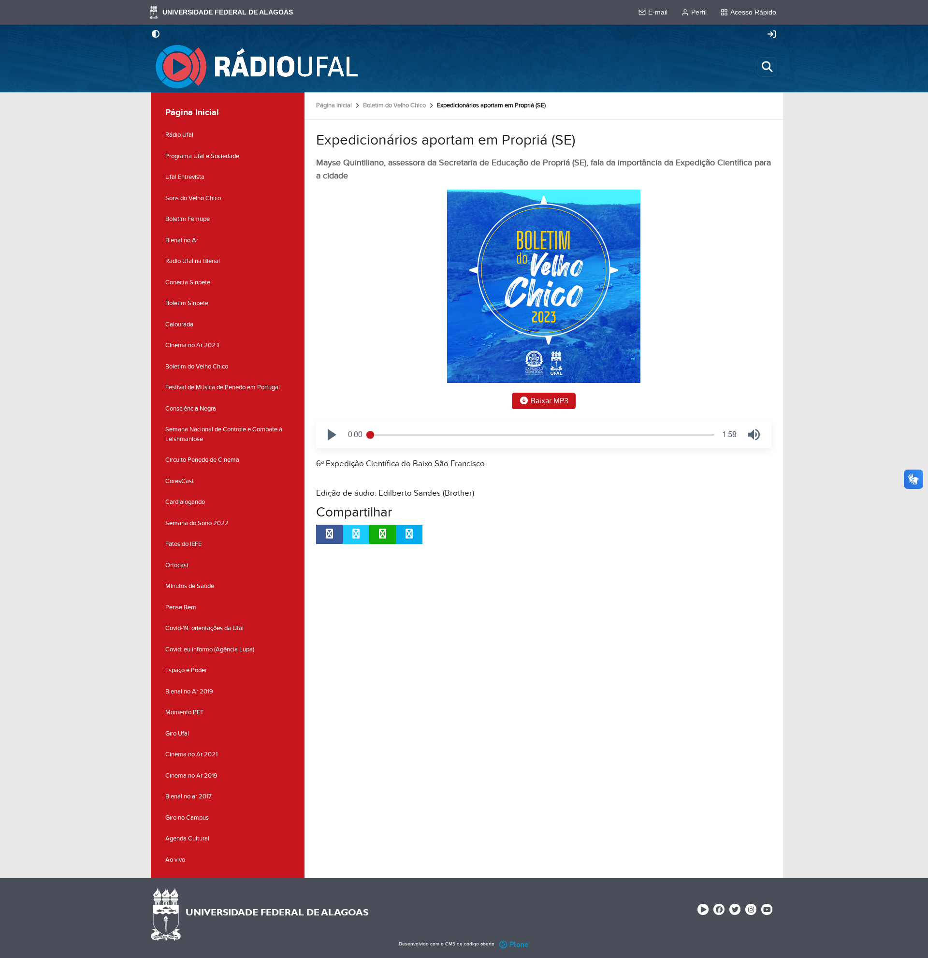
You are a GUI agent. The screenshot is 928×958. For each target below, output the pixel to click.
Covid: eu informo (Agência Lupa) (209, 649)
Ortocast (176, 565)
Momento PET (184, 712)
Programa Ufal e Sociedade (202, 156)
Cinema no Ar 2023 (192, 345)
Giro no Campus (187, 818)
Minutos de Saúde (189, 586)
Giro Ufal (177, 733)
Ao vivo (175, 860)
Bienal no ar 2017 (188, 796)
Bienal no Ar (181, 240)
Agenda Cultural (187, 838)
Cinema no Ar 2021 (191, 754)
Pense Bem (180, 607)
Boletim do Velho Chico (394, 105)
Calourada (179, 324)
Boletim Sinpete (186, 303)
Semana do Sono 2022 (197, 523)
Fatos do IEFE (183, 544)
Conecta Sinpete (187, 282)
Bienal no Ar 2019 (189, 691)
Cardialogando (185, 502)
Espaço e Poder (186, 670)
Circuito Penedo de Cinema (202, 460)
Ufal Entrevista (184, 177)
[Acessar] (772, 35)
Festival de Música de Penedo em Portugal (222, 387)
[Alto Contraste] (155, 35)
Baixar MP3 (548, 401)
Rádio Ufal (179, 135)
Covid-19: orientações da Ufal (204, 628)
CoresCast (179, 481)
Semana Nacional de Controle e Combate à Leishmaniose (223, 434)
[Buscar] (767, 67)
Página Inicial (334, 105)
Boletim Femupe (187, 219)
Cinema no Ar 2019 (191, 776)
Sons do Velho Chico (193, 198)
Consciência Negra (190, 409)
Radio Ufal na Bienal (192, 261)
